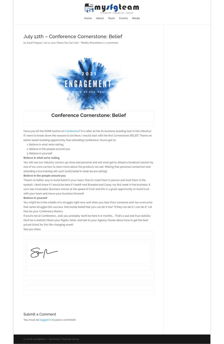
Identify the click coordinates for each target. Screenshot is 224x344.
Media (136, 18)
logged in (45, 319)
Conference (72, 131)
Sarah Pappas (34, 42)
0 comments (111, 42)
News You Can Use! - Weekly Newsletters (80, 42)
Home (88, 18)
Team (111, 18)
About (100, 18)
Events (123, 18)
